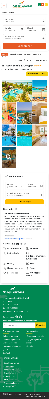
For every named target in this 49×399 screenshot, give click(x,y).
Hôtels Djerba (8, 386)
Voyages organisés (34, 339)
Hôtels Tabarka (9, 383)
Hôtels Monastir (9, 373)
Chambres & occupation (16, 37)
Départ (30, 28)
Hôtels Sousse (8, 370)
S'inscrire (40, 325)
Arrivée (8, 28)
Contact (6, 353)
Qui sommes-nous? (11, 336)
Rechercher (25, 46)
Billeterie (29, 346)
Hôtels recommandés (35, 336)
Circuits (29, 343)
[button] (3, 5)
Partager (19, 60)
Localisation (6, 57)
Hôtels (12, 13)
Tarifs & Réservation (15, 54)
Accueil (4, 13)
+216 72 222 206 (11, 308)
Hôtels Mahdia (9, 376)
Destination (10, 19)
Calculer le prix (25, 201)
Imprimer (28, 60)
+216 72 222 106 (11, 305)
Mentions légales (10, 343)
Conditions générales (11, 339)
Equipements (36, 54)
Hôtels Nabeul (8, 366)
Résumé (4, 54)
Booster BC (41, 397)
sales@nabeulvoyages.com (16, 311)
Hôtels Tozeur (8, 380)
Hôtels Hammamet (11, 363)
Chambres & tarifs (37, 73)
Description (27, 54)
